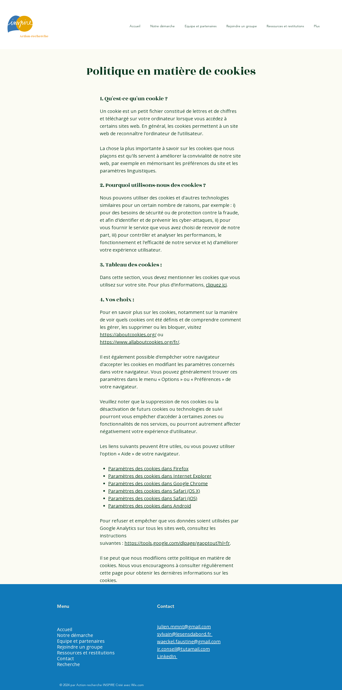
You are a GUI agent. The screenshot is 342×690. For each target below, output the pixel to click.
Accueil (64, 629)
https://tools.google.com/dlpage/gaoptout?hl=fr (177, 543)
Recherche (68, 664)
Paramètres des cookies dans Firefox (148, 468)
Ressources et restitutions (86, 653)
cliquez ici (216, 285)
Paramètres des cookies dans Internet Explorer (159, 476)
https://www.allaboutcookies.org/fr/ (139, 342)
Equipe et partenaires (81, 641)
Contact (65, 658)
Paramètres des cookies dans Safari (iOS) (152, 498)
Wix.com (137, 685)
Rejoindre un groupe (80, 647)
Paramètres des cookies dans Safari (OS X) (154, 491)
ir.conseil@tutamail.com (183, 649)
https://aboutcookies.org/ (128, 334)
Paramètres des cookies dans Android (149, 506)
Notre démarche (75, 635)
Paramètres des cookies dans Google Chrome (158, 483)
